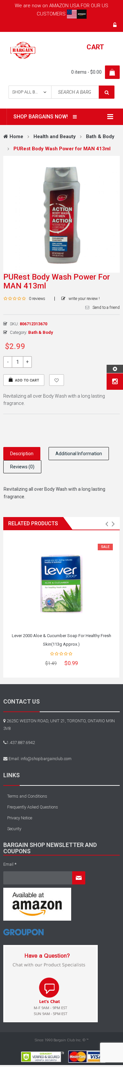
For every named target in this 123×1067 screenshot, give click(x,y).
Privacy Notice (19, 817)
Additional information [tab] (78, 453)
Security (14, 828)
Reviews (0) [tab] (22, 466)
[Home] (23, 934)
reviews (37, 299)
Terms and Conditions (27, 796)
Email (9, 864)
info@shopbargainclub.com (46, 758)
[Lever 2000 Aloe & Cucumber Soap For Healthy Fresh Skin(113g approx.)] (61, 582)
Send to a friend (106, 308)
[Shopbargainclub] (22, 50)
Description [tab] (21, 453)
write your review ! (84, 299)
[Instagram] (115, 381)
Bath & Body (100, 136)
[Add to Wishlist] (56, 380)
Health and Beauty (54, 136)
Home (16, 136)
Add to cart (27, 380)
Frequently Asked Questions (32, 807)
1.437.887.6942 (21, 742)
